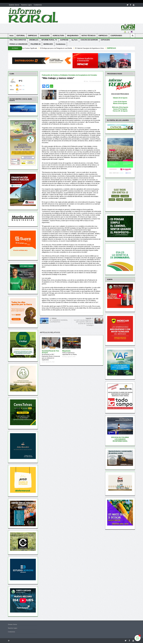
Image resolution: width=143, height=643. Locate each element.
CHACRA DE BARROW (89, 40)
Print (87, 81)
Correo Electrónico (96, 81)
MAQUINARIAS (73, 35)
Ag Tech (74, 40)
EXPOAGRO (105, 40)
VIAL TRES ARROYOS (18, 40)
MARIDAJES (48, 44)
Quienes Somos (14, 5)
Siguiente (88, 318)
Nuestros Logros (26, 5)
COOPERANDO (116, 35)
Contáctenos (38, 5)
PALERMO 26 (35, 44)
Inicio (12, 35)
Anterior (54, 318)
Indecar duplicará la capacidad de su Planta (69, 352)
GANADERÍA (45, 35)
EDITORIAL (21, 35)
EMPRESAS (32, 35)
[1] (137, 639)
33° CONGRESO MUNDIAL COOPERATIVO (59, 321)
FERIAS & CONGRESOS (19, 44)
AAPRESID (64, 40)
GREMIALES (33, 40)
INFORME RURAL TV (49, 40)
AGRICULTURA (58, 35)
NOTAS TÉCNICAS (89, 35)
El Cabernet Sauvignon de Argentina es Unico (46, 48)
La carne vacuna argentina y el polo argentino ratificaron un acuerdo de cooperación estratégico (83, 322)
